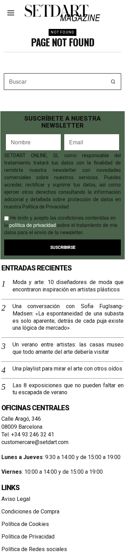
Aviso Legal (15, 499)
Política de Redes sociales (34, 549)
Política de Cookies (25, 524)
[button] (113, 81)
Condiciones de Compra (30, 511)
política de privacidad (32, 224)
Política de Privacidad (28, 536)
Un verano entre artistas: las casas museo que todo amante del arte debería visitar (68, 348)
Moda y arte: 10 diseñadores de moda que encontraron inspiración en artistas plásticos (68, 286)
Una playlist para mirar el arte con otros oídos (67, 368)
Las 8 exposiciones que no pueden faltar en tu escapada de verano (68, 389)
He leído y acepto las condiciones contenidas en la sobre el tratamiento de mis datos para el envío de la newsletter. (60, 225)
